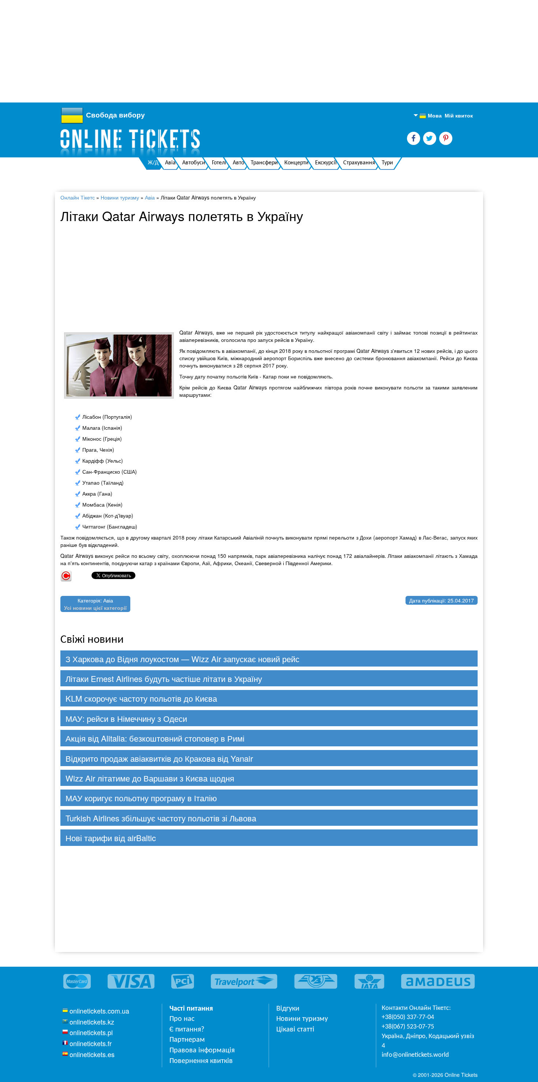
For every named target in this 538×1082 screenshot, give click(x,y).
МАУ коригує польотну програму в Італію (141, 797)
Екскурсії (326, 163)
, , (428, 1041)
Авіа (170, 163)
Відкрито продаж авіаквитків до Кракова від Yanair (159, 758)
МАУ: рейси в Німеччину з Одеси (126, 718)
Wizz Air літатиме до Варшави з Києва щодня (150, 778)
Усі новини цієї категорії (95, 607)
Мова (430, 116)
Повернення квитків (201, 1061)
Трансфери (264, 163)
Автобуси (193, 163)
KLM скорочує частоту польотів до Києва (141, 698)
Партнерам (187, 1040)
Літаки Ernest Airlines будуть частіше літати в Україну (164, 678)
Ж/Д (153, 163)
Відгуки (287, 1008)
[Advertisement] (219, 51)
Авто (238, 163)
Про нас (181, 1019)
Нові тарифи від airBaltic (111, 837)
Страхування (359, 163)
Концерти (296, 163)
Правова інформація (202, 1050)
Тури (387, 163)
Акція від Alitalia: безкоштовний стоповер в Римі (155, 738)
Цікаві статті (295, 1029)
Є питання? (186, 1029)
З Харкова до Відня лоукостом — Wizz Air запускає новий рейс (182, 658)
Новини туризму (120, 197)
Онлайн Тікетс (77, 197)
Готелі (219, 163)
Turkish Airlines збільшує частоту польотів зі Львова (161, 818)
